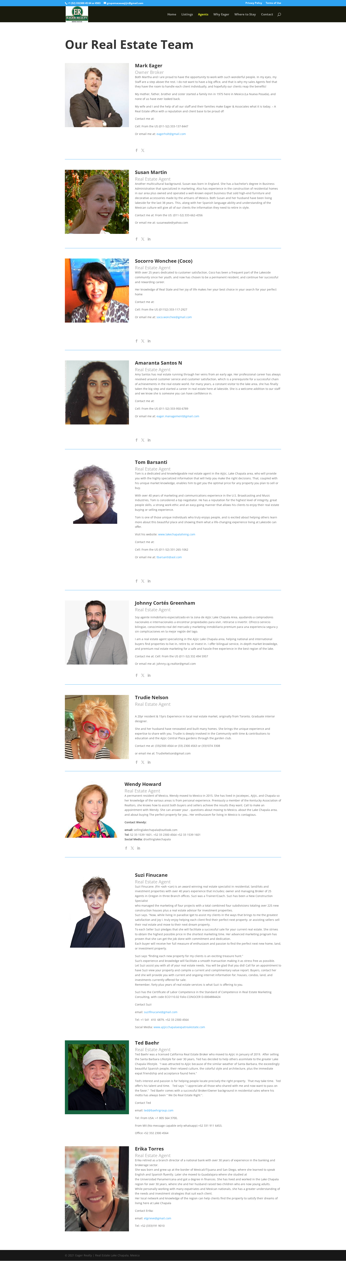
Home (171, 14)
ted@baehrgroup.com (158, 1110)
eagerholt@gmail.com (171, 134)
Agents (203, 14)
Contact (267, 14)
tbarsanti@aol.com (169, 557)
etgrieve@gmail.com (157, 1218)
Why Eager (221, 14)
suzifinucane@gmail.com (160, 1012)
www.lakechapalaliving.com (176, 534)
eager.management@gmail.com (178, 416)
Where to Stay (245, 14)
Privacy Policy (253, 3)
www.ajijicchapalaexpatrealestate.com (179, 1027)
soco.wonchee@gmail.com (174, 317)
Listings (187, 14)
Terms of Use (273, 3)
